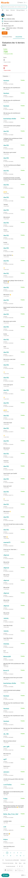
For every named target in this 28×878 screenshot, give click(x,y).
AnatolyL (6, 644)
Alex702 (6, 131)
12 (20, 855)
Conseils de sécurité (10, 866)
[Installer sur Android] (19, 870)
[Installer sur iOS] (8, 870)
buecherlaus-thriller (9, 119)
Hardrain (6, 80)
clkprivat (6, 555)
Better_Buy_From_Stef (10, 814)
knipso (5, 839)
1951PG (5, 618)
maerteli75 (6, 542)
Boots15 (6, 670)
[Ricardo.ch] (5, 2)
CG (3, 860)
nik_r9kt (6, 734)
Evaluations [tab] (19, 36)
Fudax (5, 799)
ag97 (5, 759)
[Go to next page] (24, 856)
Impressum (23, 860)
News (20, 863)
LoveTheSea (7, 784)
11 (17, 855)
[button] (20, 2)
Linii (4, 827)
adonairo (6, 772)
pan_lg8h (6, 746)
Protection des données (8, 863)
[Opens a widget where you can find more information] (5, 875)
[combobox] (14, 7)
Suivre (4, 33)
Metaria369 (7, 656)
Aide (16, 863)
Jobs (24, 863)
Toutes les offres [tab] (7, 36)
